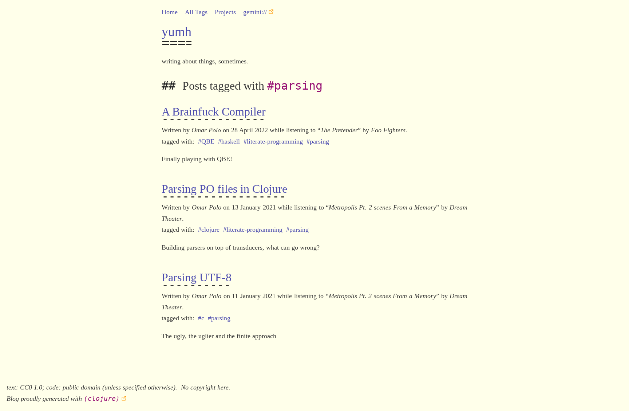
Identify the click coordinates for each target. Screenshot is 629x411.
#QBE (206, 141)
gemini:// (255, 12)
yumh (176, 31)
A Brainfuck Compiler (214, 111)
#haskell (229, 141)
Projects (225, 12)
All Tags (196, 12)
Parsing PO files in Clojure (224, 188)
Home (170, 12)
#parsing (317, 141)
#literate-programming (273, 141)
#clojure (208, 229)
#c (201, 318)
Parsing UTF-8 (197, 277)
